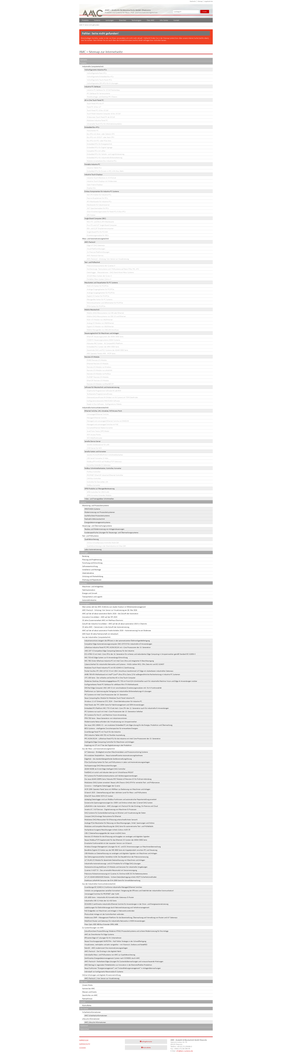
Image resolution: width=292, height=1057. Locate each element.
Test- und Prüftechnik (92, 262)
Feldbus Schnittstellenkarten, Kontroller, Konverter (103, 468)
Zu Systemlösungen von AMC (93, 928)
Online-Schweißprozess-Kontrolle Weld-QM (103, 543)
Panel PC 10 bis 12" (94, 107)
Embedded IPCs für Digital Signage (99, 147)
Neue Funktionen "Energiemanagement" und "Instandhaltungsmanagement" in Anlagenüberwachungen (123, 968)
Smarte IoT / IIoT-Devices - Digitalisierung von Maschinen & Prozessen (110, 809)
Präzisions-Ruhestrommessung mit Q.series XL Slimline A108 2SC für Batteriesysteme (116, 874)
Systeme (97, 20)
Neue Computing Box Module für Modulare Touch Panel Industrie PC (110, 698)
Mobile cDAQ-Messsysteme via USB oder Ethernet (105, 313)
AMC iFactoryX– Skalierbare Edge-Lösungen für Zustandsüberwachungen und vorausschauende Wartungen (124, 961)
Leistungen (110, 20)
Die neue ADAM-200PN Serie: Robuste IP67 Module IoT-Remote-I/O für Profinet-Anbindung (118, 779)
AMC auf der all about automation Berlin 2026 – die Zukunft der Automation (110, 614)
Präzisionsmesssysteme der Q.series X (101, 266)
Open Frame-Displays (95, 185)
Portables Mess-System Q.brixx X (99, 279)
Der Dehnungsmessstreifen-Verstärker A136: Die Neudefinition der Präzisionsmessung (116, 857)
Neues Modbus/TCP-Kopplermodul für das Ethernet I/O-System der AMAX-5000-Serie (116, 840)
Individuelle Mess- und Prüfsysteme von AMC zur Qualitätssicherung (110, 955)
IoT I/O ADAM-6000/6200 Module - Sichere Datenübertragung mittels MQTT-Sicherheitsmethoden (121, 877)
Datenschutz (84, 1029)
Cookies (82, 1048)
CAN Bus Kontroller (94, 478)
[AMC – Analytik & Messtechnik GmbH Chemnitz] (93, 11)
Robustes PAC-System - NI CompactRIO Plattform (105, 343)
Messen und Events (89, 992)
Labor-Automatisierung (93, 549)
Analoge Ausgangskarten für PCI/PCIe (101, 293)
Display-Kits (91, 188)
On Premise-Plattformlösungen (98, 252)
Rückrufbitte (86, 1005)
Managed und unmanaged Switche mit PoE (102, 424)
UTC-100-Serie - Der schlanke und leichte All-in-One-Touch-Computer (110, 678)
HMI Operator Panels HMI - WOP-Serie (101, 353)
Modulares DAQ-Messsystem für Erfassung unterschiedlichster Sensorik (111, 820)
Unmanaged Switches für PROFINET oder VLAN (102, 894)
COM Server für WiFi (94, 448)
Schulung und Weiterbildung (92, 576)
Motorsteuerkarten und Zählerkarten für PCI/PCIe (105, 303)
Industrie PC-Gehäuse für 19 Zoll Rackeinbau (103, 90)
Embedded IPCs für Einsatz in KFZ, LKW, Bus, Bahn (105, 171)
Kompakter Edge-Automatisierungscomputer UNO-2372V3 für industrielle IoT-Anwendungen (118, 644)
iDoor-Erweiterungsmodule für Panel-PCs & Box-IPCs (106, 212)
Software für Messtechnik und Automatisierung (102, 387)
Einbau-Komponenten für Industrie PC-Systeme (102, 191)
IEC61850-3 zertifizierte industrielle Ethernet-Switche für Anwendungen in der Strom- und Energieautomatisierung (126, 904)
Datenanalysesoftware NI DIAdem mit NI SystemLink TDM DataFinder (112, 397)
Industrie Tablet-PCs (94, 168)
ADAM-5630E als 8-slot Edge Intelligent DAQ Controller (105, 769)
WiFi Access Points (94, 435)
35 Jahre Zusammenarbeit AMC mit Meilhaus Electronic (102, 620)
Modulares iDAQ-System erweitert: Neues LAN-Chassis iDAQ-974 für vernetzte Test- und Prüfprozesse (122, 782)
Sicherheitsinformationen (91, 1012)
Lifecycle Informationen (91, 1019)
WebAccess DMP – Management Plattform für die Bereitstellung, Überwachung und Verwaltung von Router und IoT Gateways (131, 917)
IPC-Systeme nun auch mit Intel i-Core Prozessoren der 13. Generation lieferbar (114, 711)
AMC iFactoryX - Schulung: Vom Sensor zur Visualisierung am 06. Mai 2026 (109, 610)
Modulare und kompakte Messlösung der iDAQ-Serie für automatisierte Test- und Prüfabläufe (119, 826)
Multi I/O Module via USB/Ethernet (100, 320)
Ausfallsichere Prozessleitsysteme (97, 516)
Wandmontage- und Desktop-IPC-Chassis (102, 97)
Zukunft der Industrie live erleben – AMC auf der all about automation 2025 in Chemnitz (114, 624)
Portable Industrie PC (92, 164)
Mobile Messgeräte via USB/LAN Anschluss (103, 330)
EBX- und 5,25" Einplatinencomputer (100, 228)
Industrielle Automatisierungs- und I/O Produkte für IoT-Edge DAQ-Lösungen (113, 863)
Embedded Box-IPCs (92, 127)
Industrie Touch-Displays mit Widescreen (102, 181)
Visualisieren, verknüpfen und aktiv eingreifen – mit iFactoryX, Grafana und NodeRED (116, 944)
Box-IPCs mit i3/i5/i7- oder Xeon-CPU (100, 137)
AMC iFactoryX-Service (95, 255)
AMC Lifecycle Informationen (95, 1022)
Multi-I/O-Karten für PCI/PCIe (97, 286)
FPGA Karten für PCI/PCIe (96, 306)
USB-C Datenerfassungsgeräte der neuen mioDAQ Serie (105, 833)
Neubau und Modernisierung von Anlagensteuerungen (104, 529)
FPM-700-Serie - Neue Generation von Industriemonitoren (106, 718)
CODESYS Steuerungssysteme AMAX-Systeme (103, 340)
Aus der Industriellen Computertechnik (96, 637)
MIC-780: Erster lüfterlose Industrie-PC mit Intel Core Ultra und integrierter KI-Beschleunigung (119, 661)
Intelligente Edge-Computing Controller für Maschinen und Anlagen (109, 742)
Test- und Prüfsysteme (90, 536)
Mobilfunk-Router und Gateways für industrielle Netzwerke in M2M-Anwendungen (115, 921)
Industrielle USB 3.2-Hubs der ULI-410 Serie (100, 901)
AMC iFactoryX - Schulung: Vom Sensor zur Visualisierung (108, 259)
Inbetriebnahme (88, 573)
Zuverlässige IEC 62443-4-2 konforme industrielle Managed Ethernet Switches (113, 887)
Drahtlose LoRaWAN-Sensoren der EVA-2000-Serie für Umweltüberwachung (112, 880)
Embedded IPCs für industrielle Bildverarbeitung (104, 158)
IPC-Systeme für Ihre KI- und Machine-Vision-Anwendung (105, 715)
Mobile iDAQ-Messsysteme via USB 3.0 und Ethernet (106, 316)
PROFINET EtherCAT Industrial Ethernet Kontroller (105, 475)
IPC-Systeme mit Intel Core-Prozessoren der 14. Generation (106, 695)
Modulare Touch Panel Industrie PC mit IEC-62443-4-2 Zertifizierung (109, 668)
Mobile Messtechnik (92, 310)
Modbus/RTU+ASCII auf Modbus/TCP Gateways (104, 461)
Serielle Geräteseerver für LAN (98, 445)
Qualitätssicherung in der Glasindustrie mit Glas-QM (106, 546)
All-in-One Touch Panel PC (94, 100)
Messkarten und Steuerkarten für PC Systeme (101, 283)
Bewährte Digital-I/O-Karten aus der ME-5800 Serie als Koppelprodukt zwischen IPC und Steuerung (121, 850)
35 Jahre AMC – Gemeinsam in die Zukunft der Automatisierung (105, 627)
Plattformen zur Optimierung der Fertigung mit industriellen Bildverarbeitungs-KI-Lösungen (118, 691)
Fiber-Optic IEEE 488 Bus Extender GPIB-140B (101, 924)
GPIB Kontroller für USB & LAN (98, 492)
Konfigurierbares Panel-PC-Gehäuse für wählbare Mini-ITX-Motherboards (111, 684)
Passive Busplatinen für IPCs (97, 198)
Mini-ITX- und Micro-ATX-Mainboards (100, 222)
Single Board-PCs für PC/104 (97, 232)
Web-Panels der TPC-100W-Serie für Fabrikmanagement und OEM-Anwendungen (114, 705)
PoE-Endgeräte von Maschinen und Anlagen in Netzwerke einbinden (109, 911)
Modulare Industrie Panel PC (97, 120)
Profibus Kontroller (93, 472)
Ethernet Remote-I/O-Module (97, 364)
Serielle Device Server (92, 441)
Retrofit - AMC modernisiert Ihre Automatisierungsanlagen (106, 948)
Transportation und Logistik (92, 597)
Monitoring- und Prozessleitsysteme (95, 505)
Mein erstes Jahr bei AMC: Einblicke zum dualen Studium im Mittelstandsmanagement (114, 607)
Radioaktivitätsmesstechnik (95, 519)
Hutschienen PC (92, 130)
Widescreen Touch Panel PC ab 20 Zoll (101, 117)
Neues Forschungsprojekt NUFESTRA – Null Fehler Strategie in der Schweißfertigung (115, 941)
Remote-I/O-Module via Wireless (99, 367)
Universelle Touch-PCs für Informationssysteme (104, 124)
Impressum (84, 1026)
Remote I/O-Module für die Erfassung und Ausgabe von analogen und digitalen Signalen (117, 836)
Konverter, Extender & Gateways (99, 465)
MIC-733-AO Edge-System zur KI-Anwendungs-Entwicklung (106, 657)
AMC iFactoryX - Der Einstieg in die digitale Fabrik (103, 951)
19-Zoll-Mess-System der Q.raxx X (99, 276)
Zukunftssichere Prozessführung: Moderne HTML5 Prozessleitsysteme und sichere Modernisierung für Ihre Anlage (126, 931)
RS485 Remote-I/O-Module (97, 360)
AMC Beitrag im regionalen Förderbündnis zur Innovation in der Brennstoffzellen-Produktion (118, 965)
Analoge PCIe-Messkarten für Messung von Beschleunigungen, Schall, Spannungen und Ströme (119, 823)
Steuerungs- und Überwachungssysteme (97, 526)
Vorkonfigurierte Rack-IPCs (97, 73)
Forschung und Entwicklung (92, 563)
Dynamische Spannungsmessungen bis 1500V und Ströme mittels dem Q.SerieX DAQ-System (119, 803)
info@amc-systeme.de (184, 1051)
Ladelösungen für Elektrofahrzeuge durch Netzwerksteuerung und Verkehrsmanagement (117, 907)
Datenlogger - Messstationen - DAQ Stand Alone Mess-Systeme (110, 272)
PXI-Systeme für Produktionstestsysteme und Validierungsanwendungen (111, 776)
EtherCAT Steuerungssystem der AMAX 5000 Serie (105, 336)
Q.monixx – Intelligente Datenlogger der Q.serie (102, 786)
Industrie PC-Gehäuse (92, 87)
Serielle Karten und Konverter (95, 451)
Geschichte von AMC (90, 995)
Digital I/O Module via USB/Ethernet (100, 326)
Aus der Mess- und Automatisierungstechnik (98, 749)
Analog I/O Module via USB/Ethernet (100, 323)
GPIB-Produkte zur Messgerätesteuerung (99, 489)
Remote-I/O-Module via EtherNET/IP (100, 384)
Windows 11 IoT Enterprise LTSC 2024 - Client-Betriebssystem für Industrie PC (113, 701)
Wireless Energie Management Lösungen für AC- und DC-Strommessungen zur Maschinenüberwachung (123, 847)
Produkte (85, 20)
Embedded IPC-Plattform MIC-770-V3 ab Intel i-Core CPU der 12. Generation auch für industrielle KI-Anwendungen (127, 708)
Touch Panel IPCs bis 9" (95, 103)
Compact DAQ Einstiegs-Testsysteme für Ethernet (103, 816)
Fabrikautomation (88, 590)
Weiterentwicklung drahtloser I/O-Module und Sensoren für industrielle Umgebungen (116, 867)
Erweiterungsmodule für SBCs (98, 235)
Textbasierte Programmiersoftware (99, 394)
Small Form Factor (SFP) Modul (98, 431)
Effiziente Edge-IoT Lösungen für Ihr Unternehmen (103, 938)
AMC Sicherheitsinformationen (96, 1015)
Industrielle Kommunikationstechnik (95, 407)
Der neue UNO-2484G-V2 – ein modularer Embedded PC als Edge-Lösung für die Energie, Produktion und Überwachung (128, 725)
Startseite (193, 1)
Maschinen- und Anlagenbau (92, 586)
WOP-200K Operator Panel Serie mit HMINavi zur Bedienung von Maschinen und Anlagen (117, 789)
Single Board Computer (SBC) (95, 218)
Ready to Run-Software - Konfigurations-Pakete (104, 404)
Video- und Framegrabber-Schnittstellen (99, 499)
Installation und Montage (91, 570)
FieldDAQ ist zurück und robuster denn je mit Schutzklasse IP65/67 (109, 772)
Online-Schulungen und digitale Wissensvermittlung (101, 975)
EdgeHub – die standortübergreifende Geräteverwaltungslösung (108, 759)
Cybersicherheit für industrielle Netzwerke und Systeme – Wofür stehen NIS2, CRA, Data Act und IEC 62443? (124, 664)
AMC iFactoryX (90, 242)
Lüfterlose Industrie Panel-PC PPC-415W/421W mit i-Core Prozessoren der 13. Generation (118, 647)
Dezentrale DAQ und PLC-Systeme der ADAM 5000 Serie (107, 350)
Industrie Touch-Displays (94, 174)
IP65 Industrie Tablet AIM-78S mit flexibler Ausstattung (105, 735)
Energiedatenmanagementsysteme (97, 522)
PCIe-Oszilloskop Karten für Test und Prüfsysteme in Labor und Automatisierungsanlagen (117, 762)
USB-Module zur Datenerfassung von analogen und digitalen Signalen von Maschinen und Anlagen (121, 853)
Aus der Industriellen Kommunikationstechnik (99, 884)
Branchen (122, 20)
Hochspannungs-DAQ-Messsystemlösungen (101, 766)
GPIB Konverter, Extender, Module (99, 495)
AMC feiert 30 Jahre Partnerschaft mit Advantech (100, 634)
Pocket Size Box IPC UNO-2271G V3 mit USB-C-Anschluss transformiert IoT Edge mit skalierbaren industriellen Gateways (129, 671)
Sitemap (199, 1)
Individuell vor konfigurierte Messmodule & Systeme (104, 972)
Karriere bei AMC (88, 988)
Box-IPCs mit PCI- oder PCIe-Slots (99, 141)
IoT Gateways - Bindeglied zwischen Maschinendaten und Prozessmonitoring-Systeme (116, 752)
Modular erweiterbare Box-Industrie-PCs (101, 161)
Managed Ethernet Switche (97, 418)
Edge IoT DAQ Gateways (96, 245)
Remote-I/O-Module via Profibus (99, 374)
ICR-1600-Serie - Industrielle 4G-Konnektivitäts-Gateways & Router (109, 897)
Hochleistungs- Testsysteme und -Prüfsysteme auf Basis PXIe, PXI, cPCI (113, 269)
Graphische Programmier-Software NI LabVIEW (104, 391)
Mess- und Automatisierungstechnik (95, 239)
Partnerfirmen (87, 999)
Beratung (85, 556)
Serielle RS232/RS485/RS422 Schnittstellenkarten (105, 455)
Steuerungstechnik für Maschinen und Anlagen (102, 333)
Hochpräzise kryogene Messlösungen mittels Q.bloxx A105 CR (107, 830)
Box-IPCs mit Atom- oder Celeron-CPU (101, 134)
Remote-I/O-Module (92, 357)
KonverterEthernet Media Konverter (100, 428)
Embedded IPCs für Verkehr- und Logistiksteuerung (105, 154)
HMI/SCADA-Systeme (92, 509)
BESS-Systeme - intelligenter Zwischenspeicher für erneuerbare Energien (111, 728)
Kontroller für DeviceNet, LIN (97, 482)
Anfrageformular (147, 1041)
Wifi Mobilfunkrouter (94, 438)
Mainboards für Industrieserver (98, 205)
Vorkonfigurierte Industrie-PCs (96, 70)
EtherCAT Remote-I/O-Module (98, 380)
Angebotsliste (208, 1)
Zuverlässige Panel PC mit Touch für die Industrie (103, 732)
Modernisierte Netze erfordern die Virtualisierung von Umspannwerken (111, 722)
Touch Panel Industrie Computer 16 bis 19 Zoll (104, 114)
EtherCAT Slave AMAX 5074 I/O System (99, 796)
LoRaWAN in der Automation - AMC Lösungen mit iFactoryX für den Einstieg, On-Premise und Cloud (121, 806)
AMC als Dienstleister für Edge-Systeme (99, 934)
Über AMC (150, 20)
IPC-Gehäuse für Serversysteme (98, 93)
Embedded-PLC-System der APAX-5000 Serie (103, 347)
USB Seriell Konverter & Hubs (97, 458)
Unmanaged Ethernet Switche (98, 414)
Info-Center (164, 20)
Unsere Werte (87, 985)
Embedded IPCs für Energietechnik (99, 144)
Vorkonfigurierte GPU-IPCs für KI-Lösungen (102, 83)
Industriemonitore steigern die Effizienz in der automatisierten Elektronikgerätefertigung (117, 641)
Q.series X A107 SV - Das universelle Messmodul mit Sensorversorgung (111, 870)
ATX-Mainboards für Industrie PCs (99, 201)
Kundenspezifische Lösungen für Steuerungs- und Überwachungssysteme (111, 532)
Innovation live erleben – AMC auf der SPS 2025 (99, 617)
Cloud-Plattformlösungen (96, 249)
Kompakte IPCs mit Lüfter (96, 151)
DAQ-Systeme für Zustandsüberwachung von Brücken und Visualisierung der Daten (115, 813)
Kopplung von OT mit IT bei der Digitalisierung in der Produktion (108, 745)
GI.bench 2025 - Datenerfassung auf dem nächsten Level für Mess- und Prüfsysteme (116, 792)
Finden (205, 11)
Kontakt (176, 20)
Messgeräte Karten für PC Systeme (99, 299)
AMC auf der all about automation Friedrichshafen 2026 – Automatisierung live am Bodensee (116, 630)
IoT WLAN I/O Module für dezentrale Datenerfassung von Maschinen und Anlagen (115, 860)
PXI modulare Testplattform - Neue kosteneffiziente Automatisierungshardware (114, 755)
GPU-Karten (91, 215)
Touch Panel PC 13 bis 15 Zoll (97, 110)
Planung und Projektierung (92, 560)
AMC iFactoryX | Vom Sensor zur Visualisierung (102, 978)
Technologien (136, 20)
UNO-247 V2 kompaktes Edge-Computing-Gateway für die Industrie (109, 651)
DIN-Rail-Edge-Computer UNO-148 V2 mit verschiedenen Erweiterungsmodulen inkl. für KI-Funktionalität (123, 688)
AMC (81, 25)
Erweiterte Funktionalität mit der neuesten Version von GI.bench (108, 843)
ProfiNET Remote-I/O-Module (97, 377)
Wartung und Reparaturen (91, 580)
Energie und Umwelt (89, 593)
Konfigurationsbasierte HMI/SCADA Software (103, 401)
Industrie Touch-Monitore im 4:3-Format (101, 178)
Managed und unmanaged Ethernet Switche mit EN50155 (108, 421)
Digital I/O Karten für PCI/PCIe (98, 296)
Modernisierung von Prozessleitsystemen (100, 512)
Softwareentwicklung (90, 566)
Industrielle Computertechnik (93, 66)
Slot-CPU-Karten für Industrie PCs (99, 195)
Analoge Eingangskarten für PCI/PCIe (100, 289)
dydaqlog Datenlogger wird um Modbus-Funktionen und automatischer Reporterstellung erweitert (120, 799)
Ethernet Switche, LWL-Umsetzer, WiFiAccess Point (103, 411)
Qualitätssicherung (92, 539)
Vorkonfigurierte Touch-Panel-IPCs (99, 80)
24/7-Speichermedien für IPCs (98, 208)
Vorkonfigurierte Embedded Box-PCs (100, 76)
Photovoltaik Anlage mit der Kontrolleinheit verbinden (104, 914)
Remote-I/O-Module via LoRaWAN (99, 370)
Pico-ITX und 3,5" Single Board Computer (102, 225)
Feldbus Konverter (93, 485)
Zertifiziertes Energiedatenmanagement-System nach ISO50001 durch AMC (112, 958)
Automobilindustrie (89, 600)
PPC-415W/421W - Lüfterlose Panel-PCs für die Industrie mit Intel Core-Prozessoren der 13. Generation (122, 738)
